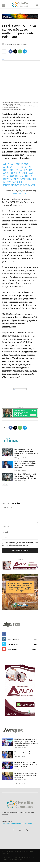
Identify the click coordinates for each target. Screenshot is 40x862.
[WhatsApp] (20, 51)
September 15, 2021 (20, 193)
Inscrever (35, 649)
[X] (15, 51)
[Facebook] (11, 51)
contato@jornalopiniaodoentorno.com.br (17, 823)
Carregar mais (19, 783)
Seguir (36, 639)
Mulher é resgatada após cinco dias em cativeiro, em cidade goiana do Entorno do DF (25, 775)
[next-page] (6, 484)
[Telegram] (25, 51)
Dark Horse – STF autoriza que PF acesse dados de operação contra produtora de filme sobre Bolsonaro (25, 476)
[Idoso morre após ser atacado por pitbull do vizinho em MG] (7, 754)
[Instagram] (20, 830)
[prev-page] (3, 484)
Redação (9, 44)
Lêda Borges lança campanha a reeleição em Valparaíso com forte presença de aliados (25, 764)
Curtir (35, 634)
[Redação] (3, 44)
